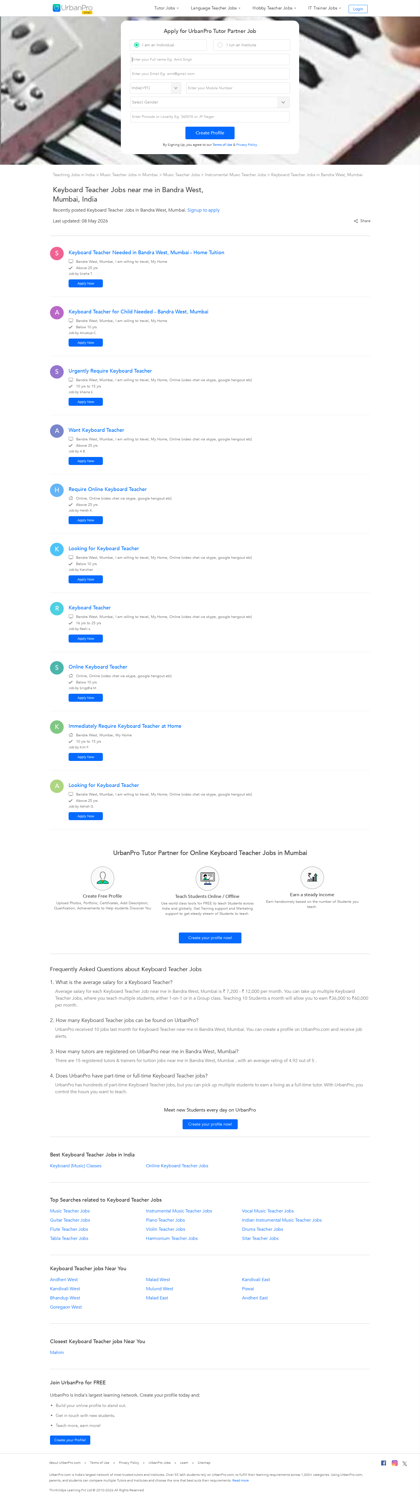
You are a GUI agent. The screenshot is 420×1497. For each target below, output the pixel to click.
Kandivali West (65, 1289)
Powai (248, 1289)
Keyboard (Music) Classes (75, 1166)
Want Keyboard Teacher (96, 430)
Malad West (158, 1280)
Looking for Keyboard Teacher (104, 548)
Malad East (157, 1298)
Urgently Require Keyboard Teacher (110, 371)
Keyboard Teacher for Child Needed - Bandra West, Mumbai (138, 311)
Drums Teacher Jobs (262, 1229)
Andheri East (255, 1298)
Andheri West (64, 1280)
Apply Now (85, 283)
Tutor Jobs (164, 8)
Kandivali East (256, 1280)
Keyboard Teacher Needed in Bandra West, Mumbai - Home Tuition (146, 252)
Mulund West (159, 1289)
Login (358, 9)
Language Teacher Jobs (214, 8)
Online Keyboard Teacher (98, 667)
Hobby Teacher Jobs (272, 8)
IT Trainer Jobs (322, 8)
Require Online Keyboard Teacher (108, 489)
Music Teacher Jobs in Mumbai (129, 175)
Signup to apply (203, 210)
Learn (184, 1462)
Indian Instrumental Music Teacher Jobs (282, 1220)
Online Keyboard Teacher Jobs (177, 1166)
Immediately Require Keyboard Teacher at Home (125, 726)
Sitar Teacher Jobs (260, 1238)
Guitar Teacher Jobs (70, 1220)
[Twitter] (404, 1464)
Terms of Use (99, 1462)
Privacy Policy (129, 1462)
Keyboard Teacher (90, 607)
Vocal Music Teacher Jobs (268, 1211)
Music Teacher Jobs (182, 175)
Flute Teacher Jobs (69, 1229)
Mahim (57, 1352)
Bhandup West (65, 1298)
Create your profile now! (210, 938)
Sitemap (204, 1462)
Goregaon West (66, 1307)
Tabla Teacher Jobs (69, 1238)
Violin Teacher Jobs (165, 1229)
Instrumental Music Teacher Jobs (235, 175)
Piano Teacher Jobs (165, 1220)
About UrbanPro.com (65, 1462)
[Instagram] (395, 1464)
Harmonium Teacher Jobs (172, 1238)
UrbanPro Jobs (160, 1462)
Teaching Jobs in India (74, 175)
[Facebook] (383, 1464)
